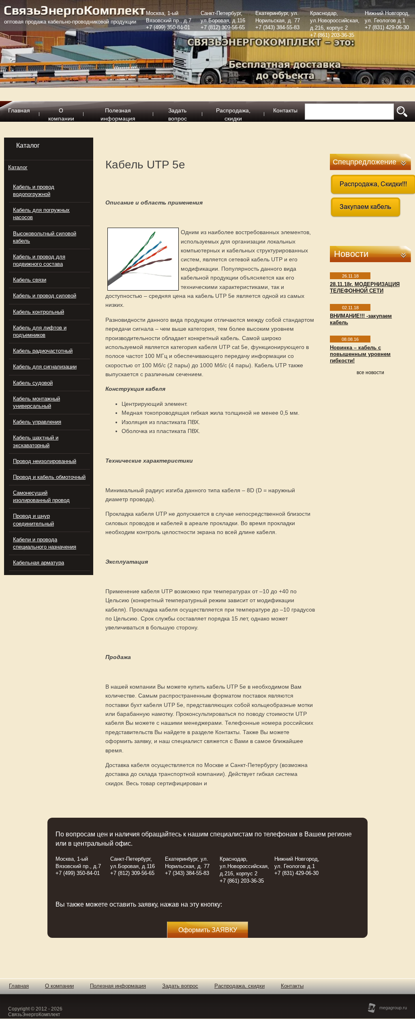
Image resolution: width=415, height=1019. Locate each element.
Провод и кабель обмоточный (49, 477)
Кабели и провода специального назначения (44, 543)
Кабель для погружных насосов (41, 213)
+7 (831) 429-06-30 (387, 27)
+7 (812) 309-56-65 (223, 27)
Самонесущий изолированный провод (41, 496)
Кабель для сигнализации (45, 367)
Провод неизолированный (44, 461)
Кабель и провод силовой (44, 296)
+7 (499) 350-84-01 (168, 27)
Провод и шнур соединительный (33, 519)
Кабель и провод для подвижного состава (39, 260)
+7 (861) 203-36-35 (332, 35)
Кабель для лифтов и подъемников (39, 331)
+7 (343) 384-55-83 (277, 27)
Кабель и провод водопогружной (33, 190)
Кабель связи (29, 280)
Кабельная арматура (38, 563)
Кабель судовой (33, 383)
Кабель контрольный (38, 312)
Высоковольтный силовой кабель (44, 237)
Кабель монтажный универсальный (36, 402)
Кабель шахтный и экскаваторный (35, 441)
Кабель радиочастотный (43, 351)
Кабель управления (37, 422)
